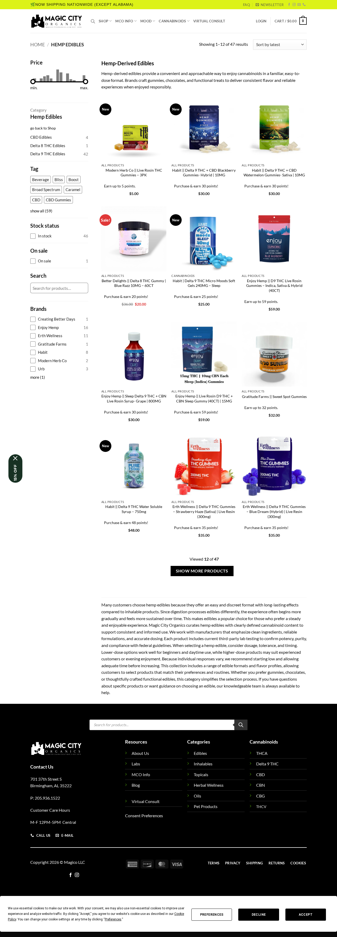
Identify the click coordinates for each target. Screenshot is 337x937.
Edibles (200, 753)
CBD (260, 774)
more (37, 377)
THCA (261, 753)
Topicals (201, 774)
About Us (140, 753)
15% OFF (15, 473)
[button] (270, 4)
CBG (260, 795)
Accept (306, 914)
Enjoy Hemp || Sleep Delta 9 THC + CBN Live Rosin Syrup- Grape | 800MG (133, 398)
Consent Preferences (144, 815)
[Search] (240, 725)
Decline (259, 914)
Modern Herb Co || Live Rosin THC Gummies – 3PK (134, 172)
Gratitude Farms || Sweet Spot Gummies (274, 396)
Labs (136, 763)
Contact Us (41, 767)
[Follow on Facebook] (289, 5)
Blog (136, 785)
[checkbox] (40, 179)
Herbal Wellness (209, 785)
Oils (197, 795)
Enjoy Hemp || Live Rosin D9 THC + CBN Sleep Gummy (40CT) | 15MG (204, 398)
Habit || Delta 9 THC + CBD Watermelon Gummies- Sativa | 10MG (274, 172)
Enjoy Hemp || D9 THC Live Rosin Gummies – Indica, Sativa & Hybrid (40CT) (274, 285)
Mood (146, 21)
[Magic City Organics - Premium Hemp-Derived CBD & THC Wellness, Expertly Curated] (56, 21)
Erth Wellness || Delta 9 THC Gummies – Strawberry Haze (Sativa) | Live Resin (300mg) (203, 511)
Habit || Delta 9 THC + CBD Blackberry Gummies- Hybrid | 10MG (204, 172)
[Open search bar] (93, 21)
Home (37, 44)
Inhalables (203, 763)
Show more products (202, 571)
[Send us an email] (299, 5)
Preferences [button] (113, 919)
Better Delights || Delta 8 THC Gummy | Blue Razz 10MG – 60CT (134, 283)
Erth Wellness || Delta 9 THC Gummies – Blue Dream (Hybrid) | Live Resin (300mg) (274, 511)
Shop (103, 21)
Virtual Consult (209, 21)
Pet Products (205, 806)
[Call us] (304, 5)
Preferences (212, 914)
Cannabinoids (172, 21)
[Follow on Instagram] (294, 5)
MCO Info (124, 21)
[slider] (33, 81)
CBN (260, 785)
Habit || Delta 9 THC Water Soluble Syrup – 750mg (133, 509)
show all (41, 210)
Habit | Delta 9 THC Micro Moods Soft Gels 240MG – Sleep (204, 283)
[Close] (15, 458)
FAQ (246, 5)
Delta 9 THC (267, 763)
